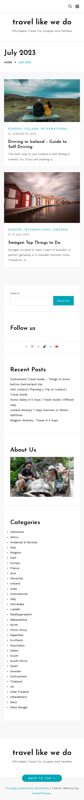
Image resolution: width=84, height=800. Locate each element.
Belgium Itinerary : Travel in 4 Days (34, 420)
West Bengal (19, 707)
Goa (13, 573)
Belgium (15, 552)
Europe (15, 128)
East (13, 557)
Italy (13, 599)
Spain (14, 666)
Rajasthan (16, 635)
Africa (14, 537)
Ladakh (15, 609)
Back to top (40, 778)
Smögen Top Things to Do (34, 243)
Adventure (17, 531)
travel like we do (42, 22)
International (54, 128)
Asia (13, 547)
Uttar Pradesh (19, 691)
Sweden (60, 229)
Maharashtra (18, 619)
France (14, 568)
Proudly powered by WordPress (28, 788)
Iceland (31, 128)
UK (12, 686)
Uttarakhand (18, 696)
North (14, 624)
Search (15, 293)
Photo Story (18, 630)
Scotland (16, 640)
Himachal (16, 578)
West (13, 702)
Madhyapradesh (21, 614)
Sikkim (14, 650)
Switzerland (18, 676)
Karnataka (17, 604)
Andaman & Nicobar (24, 542)
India (13, 588)
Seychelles (17, 645)
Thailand (16, 681)
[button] (70, 6)
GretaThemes (41, 793)
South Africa (18, 660)
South (14, 655)
